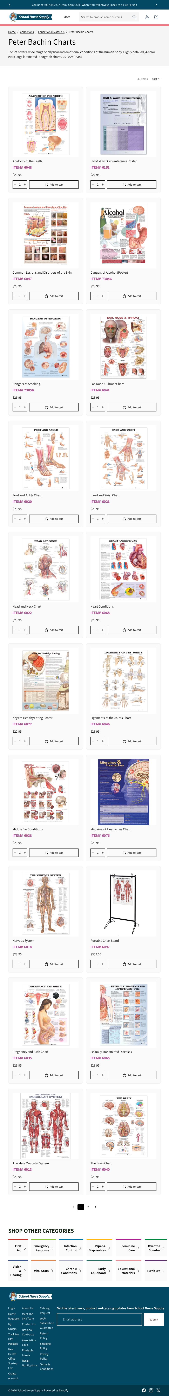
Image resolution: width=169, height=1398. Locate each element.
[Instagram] (151, 1390)
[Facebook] (143, 1390)
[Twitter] (158, 1390)
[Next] (95, 1207)
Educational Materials (51, 32)
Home (12, 32)
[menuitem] (67, 17)
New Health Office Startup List (13, 1358)
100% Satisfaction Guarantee (47, 1323)
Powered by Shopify (56, 1390)
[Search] (134, 17)
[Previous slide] (9, 4)
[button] (156, 78)
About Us (27, 1308)
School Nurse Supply (30, 1390)
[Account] (147, 16)
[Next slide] (156, 4)
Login (11, 1308)
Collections (27, 32)
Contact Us (28, 1324)
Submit (153, 1319)
